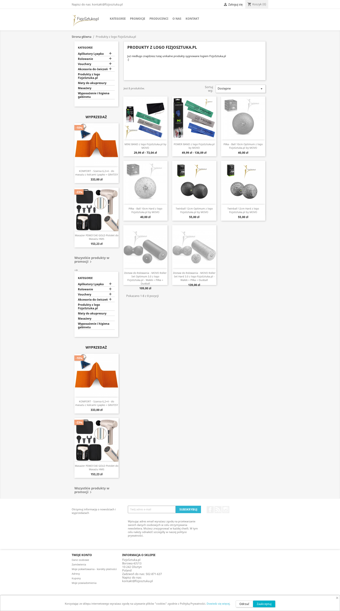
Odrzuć (244, 604)
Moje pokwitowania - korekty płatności (94, 569)
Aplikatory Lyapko (91, 54)
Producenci (158, 19)
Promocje (137, 19)
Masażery (84, 88)
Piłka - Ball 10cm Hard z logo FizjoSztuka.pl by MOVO (145, 210)
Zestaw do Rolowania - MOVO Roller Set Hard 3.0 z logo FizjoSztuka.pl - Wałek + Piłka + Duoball (194, 276)
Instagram (225, 509)
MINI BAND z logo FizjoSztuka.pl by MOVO (145, 146)
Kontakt (192, 19)
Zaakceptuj (264, 604)
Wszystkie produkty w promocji (91, 260)
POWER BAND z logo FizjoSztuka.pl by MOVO (194, 146)
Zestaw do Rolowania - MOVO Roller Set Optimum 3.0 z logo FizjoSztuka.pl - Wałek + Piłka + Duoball (145, 278)
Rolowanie (85, 59)
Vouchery (84, 64)
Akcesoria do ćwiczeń (93, 69)
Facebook (210, 509)
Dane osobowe (80, 560)
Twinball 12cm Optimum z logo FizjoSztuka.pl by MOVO (194, 210)
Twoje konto (82, 555)
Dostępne (241, 89)
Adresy (76, 573)
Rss (218, 509)
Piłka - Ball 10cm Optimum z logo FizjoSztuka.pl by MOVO (243, 146)
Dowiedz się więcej (218, 603)
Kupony (76, 578)
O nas (176, 19)
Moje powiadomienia (84, 583)
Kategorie (118, 19)
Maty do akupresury (92, 83)
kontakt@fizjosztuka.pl (137, 581)
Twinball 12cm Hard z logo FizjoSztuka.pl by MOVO (243, 210)
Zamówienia (79, 564)
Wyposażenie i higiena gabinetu (93, 95)
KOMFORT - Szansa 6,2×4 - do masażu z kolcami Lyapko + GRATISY (96, 172)
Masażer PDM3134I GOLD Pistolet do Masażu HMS (96, 237)
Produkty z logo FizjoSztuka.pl (89, 76)
